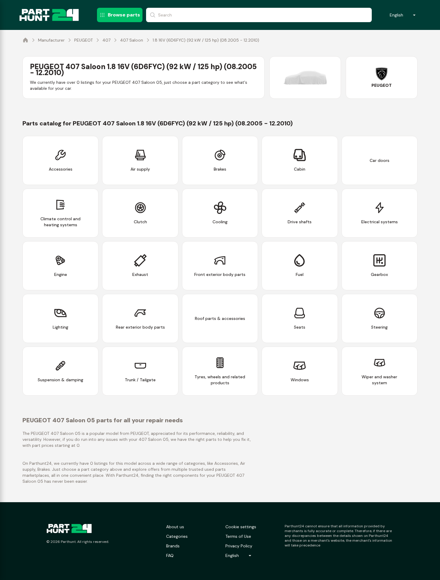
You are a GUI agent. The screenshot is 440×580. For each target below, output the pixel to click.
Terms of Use (238, 536)
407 (106, 40)
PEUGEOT (83, 40)
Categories (177, 536)
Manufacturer (51, 40)
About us (175, 526)
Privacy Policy (238, 546)
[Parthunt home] (69, 528)
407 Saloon (131, 40)
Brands (173, 546)
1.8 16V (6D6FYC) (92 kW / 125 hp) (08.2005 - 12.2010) (206, 40)
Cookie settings (240, 526)
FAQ (170, 555)
